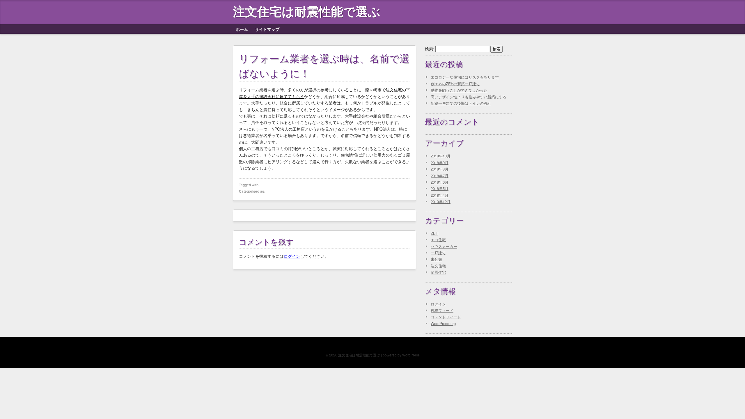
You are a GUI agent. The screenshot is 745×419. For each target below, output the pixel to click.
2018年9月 (439, 162)
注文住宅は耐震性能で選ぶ (306, 12)
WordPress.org (443, 323)
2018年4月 (439, 195)
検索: (429, 49)
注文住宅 (438, 266)
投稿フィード (442, 310)
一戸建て (438, 252)
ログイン (292, 256)
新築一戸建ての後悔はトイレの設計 (461, 103)
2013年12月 (440, 201)
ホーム (242, 29)
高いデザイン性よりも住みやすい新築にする (468, 97)
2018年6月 (439, 182)
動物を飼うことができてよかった (459, 90)
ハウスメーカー (444, 246)
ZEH (434, 233)
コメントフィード (446, 316)
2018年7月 (439, 175)
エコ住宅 (438, 239)
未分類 (436, 259)
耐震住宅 (438, 272)
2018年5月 (439, 188)
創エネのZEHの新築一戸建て (455, 83)
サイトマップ (267, 29)
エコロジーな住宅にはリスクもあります (465, 77)
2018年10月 (440, 156)
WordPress (411, 354)
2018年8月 (439, 169)
